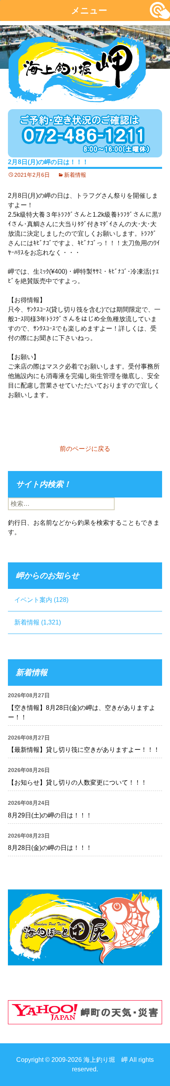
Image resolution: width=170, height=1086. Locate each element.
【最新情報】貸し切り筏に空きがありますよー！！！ (84, 749)
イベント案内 (33, 599)
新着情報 (75, 175)
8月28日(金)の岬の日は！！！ (50, 847)
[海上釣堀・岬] (77, 67)
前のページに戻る (85, 448)
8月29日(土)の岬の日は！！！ (50, 815)
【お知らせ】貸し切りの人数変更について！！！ (77, 782)
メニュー (89, 10)
